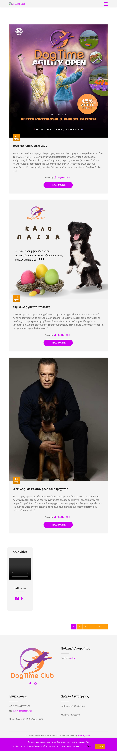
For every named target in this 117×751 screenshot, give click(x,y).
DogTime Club (63, 177)
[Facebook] (30, 684)
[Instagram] (35, 684)
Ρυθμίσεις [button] (87, 746)
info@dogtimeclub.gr (22, 711)
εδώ (72, 658)
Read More (58, 185)
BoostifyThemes (85, 735)
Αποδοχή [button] (99, 746)
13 (99, 626)
